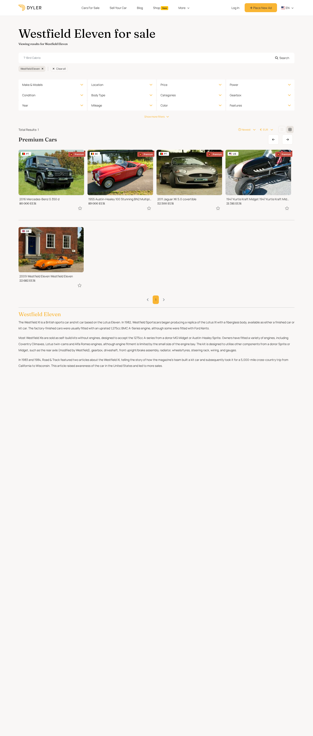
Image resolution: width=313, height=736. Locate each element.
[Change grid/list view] (282, 129)
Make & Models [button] (32, 85)
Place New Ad (262, 8)
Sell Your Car (118, 8)
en (287, 8)
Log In (235, 8)
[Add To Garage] (80, 208)
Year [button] (25, 105)
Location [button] (97, 85)
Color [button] (164, 105)
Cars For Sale (90, 8)
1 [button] (155, 300)
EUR (265, 129)
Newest (246, 129)
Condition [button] (28, 95)
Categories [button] (168, 95)
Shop (160, 8)
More (181, 8)
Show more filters (154, 116)
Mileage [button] (96, 105)
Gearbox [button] (235, 95)
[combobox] (156, 58)
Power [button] (234, 85)
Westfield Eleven (30, 69)
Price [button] (164, 85)
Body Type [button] (98, 95)
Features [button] (236, 105)
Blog (140, 8)
